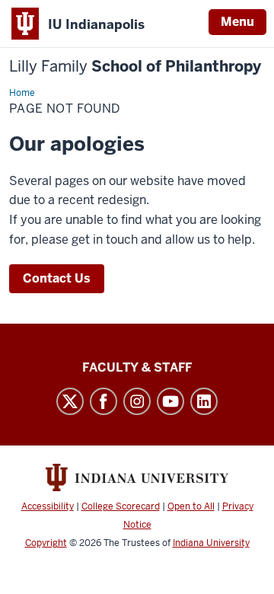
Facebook (103, 401)
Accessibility (47, 506)
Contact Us (57, 278)
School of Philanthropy (135, 66)
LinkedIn (204, 401)
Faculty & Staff (137, 367)
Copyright (46, 543)
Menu (237, 22)
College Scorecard (120, 506)
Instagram (137, 401)
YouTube (170, 401)
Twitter (70, 401)
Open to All (191, 506)
